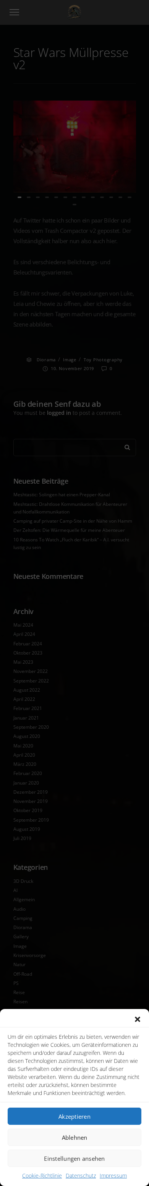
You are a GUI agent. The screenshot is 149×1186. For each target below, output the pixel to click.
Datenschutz (81, 1175)
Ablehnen (74, 1137)
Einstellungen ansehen (74, 1158)
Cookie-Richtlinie (42, 1175)
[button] (137, 1019)
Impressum (113, 1175)
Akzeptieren (74, 1116)
